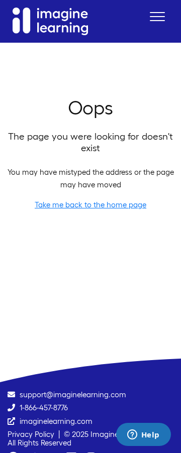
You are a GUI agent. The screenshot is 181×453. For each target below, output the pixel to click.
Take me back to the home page (90, 204)
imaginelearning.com (56, 421)
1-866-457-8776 (44, 407)
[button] (157, 16)
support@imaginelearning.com (73, 394)
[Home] (50, 21)
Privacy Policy (31, 434)
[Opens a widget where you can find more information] (143, 435)
